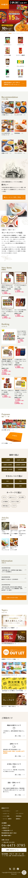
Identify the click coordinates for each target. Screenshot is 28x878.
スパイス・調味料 (7, 818)
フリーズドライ (19, 813)
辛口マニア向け (15, 501)
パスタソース (6, 813)
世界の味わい (6, 506)
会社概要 (4, 823)
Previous (1, 15)
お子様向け (5, 501)
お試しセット (12, 497)
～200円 (7, 460)
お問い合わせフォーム (12, 850)
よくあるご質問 (6, 825)
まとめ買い (21, 497)
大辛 (20, 486)
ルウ (17, 810)
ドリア (14, 506)
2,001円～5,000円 (7, 469)
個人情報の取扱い (7, 835)
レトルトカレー (6, 810)
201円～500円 (20, 460)
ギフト (4, 497)
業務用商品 (18, 816)
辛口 (7, 486)
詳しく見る (18, 736)
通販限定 (18, 818)
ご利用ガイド (5, 828)
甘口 (7, 481)
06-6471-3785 (13, 845)
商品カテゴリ (5, 808)
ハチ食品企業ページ (7, 830)
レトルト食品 (6, 816)
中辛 (20, 481)
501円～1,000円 (8, 464)
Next (26, 15)
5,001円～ (20, 469)
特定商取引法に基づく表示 (9, 833)
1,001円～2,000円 (20, 464)
